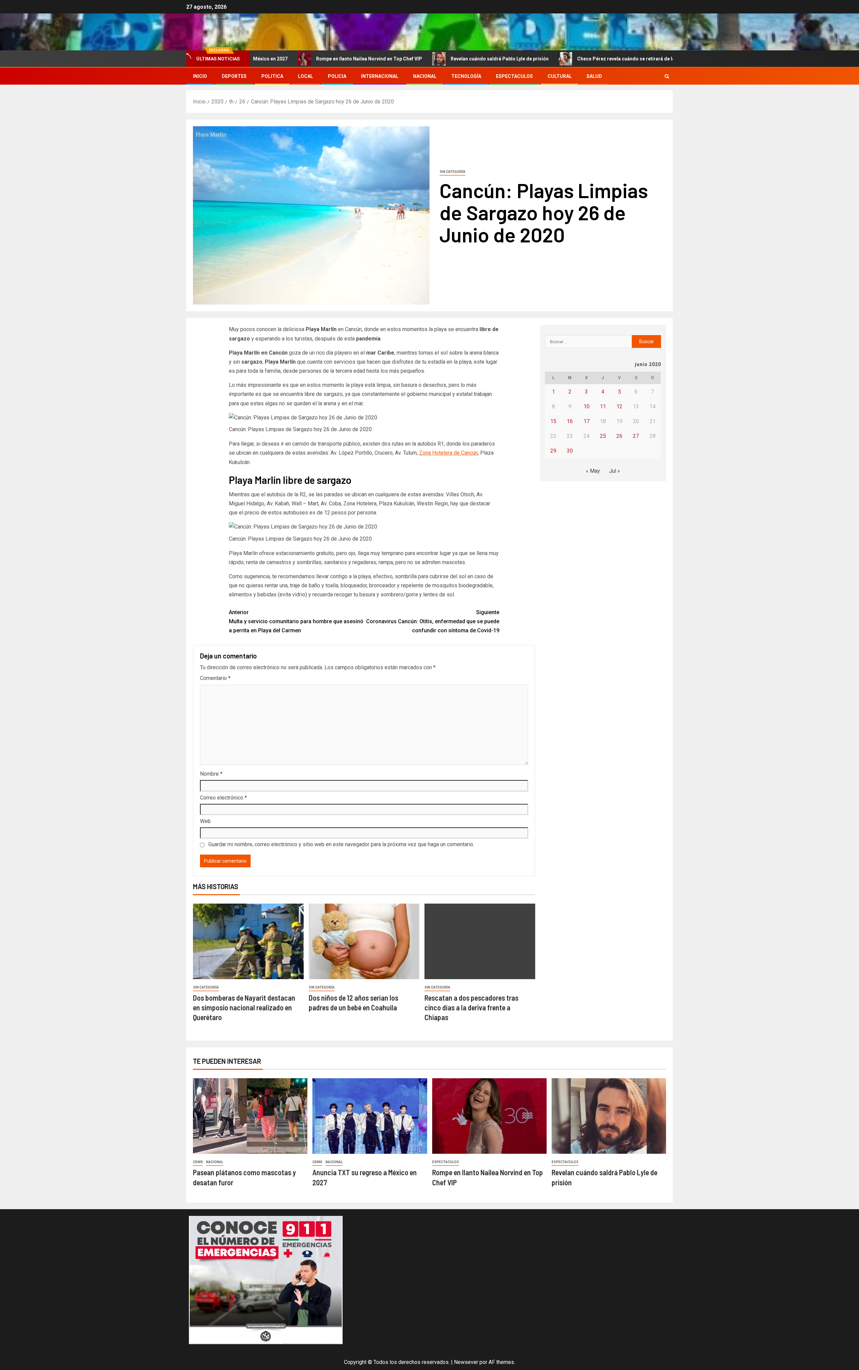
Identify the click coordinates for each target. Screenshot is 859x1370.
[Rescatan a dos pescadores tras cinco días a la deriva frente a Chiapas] (479, 941)
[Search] (667, 76)
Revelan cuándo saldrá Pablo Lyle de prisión (450, 58)
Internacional (379, 76)
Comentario (215, 678)
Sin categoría (452, 172)
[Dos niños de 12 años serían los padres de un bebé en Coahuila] (364, 941)
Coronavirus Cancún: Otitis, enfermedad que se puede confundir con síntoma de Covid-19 (432, 621)
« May (593, 471)
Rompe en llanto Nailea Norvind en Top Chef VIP (319, 58)
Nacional (425, 76)
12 (619, 406)
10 (587, 406)
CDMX (198, 1162)
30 (570, 451)
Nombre (211, 774)
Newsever (466, 1362)
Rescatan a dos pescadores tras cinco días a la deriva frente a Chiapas (471, 1007)
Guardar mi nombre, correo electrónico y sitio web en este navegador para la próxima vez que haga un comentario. (341, 844)
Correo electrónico (223, 797)
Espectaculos (514, 76)
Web (205, 821)
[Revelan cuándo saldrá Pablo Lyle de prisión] (609, 1116)
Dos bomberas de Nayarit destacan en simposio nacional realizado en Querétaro (244, 1007)
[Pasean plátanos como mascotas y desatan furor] (250, 1116)
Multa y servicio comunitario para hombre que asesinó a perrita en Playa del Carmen (296, 621)
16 (570, 421)
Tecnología (466, 76)
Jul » (614, 471)
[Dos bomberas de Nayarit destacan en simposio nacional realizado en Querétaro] (248, 941)
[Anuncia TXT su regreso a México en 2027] (369, 1116)
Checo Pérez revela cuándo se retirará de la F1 (579, 58)
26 (619, 436)
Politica (272, 76)
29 (553, 451)
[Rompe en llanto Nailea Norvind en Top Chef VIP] (489, 1116)
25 (603, 436)
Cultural (560, 76)
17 (587, 421)
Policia (337, 76)
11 (603, 406)
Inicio (200, 76)
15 (553, 421)
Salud (594, 76)
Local (305, 76)
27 (636, 436)
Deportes (234, 76)
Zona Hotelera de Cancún (448, 453)
